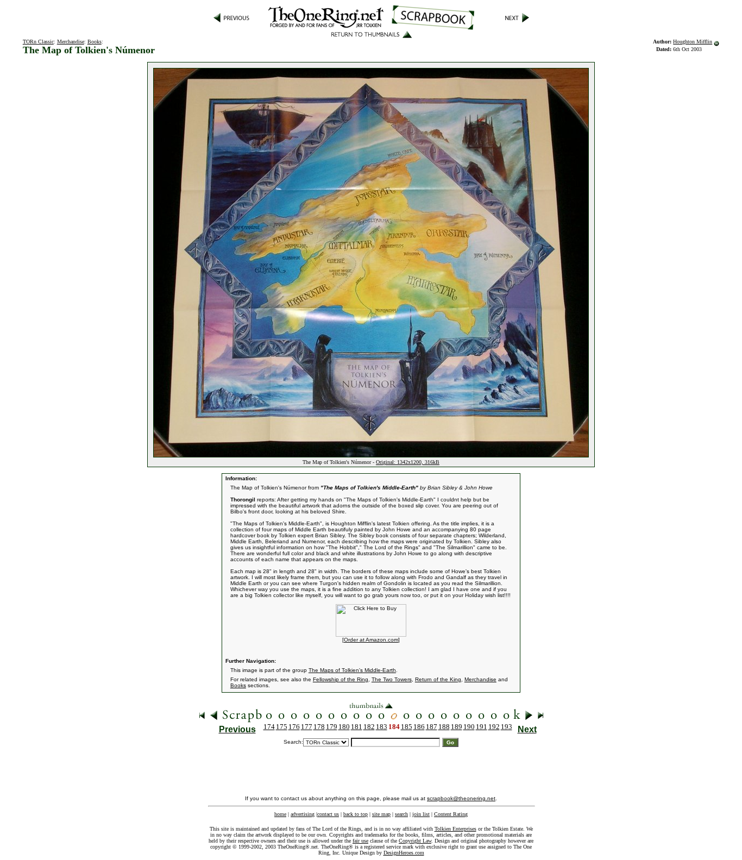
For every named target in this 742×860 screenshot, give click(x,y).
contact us (328, 814)
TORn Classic (38, 42)
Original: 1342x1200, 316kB (407, 462)
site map (381, 814)
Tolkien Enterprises (455, 829)
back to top (355, 814)
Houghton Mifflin (692, 42)
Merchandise (70, 42)
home (280, 814)
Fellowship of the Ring (340, 679)
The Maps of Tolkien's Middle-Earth (352, 670)
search (401, 814)
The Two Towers (392, 679)
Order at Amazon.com (371, 640)
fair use (360, 841)
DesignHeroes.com (403, 853)
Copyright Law (415, 841)
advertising (303, 814)
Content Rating (451, 814)
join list (421, 814)
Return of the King (438, 679)
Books (94, 42)
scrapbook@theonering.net (461, 798)
